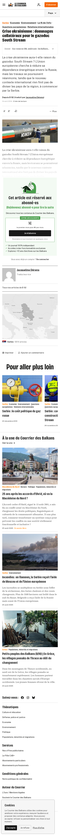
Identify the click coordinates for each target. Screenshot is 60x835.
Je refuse (25, 828)
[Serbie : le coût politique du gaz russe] (22, 388)
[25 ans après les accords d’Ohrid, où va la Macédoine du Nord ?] (30, 466)
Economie (15, 23)
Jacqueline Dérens (35, 97)
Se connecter (42, 259)
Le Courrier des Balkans (20, 4)
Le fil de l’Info (44, 23)
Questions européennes (14, 27)
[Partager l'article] (16, 111)
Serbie (5, 23)
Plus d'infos (38, 828)
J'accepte (10, 828)
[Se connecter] (39, 4)
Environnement (28, 23)
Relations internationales (41, 27)
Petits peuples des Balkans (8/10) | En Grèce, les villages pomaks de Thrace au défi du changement (28, 658)
